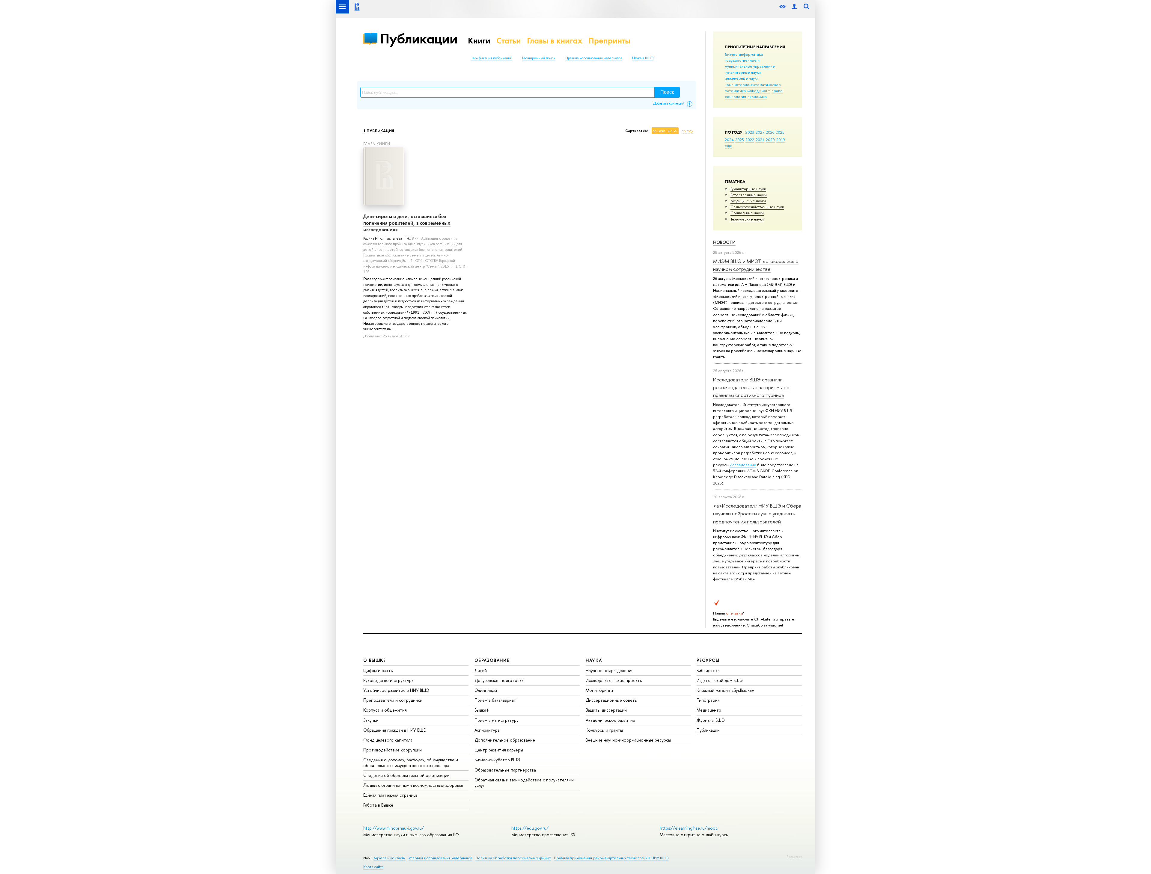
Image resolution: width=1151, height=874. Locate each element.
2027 (760, 132)
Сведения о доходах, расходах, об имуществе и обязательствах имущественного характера (410, 762)
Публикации (418, 38)
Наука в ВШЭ (642, 58)
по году (687, 131)
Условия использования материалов (440, 858)
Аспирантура (487, 730)
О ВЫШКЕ (374, 660)
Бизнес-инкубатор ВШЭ (497, 760)
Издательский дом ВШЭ (720, 680)
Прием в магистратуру (496, 720)
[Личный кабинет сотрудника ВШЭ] (794, 6)
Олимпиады (485, 690)
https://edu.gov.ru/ (530, 828)
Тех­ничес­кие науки (747, 219)
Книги (479, 40)
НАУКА (594, 660)
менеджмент (758, 90)
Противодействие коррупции (392, 750)
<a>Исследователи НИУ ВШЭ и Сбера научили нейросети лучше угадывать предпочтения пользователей (757, 513)
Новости (724, 242)
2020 (770, 139)
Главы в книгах (554, 40)
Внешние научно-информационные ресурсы (628, 740)
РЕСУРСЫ (708, 660)
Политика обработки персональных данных (513, 858)
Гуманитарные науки (748, 188)
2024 (729, 139)
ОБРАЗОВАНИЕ (491, 660)
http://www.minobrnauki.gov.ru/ (393, 828)
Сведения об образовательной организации (406, 775)
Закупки (371, 720)
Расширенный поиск (538, 58)
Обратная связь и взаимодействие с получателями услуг (524, 782)
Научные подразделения (609, 670)
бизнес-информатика (744, 54)
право (777, 90)
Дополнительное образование (504, 740)
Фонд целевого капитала (387, 740)
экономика (757, 96)
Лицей (480, 670)
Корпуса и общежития (385, 710)
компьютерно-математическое (753, 84)
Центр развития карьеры (498, 750)
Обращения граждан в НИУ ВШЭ (395, 730)
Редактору (794, 857)
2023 (739, 139)
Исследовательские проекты (614, 680)
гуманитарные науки (743, 72)
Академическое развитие (610, 720)
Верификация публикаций (491, 58)
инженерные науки (742, 78)
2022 (749, 139)
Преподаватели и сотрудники (392, 700)
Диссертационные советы (612, 700)
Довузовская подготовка (499, 680)
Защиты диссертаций (606, 710)
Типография (708, 700)
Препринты (609, 40)
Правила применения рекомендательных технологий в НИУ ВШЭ (611, 858)
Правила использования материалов (593, 58)
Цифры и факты (378, 670)
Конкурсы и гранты (604, 730)
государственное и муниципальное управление (750, 63)
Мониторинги (599, 690)
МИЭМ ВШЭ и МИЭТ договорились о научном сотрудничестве (756, 265)
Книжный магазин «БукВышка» (725, 690)
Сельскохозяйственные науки (757, 206)
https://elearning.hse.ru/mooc (689, 828)
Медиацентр (709, 710)
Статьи (508, 40)
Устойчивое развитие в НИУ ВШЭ (396, 690)
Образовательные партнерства (505, 770)
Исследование (743, 464)
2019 (780, 139)
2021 (760, 139)
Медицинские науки (748, 200)
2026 (770, 132)
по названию (662, 131)
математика (735, 90)
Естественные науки (748, 194)
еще (728, 145)
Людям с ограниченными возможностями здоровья (413, 785)
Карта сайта (373, 866)
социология (735, 96)
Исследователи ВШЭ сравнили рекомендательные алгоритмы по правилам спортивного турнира (751, 387)
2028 (749, 132)
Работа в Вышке (378, 805)
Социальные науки (747, 212)
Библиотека (708, 670)
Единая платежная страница (390, 795)
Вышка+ (481, 710)
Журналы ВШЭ (711, 720)
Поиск (667, 92)
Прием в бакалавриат (495, 700)
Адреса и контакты (389, 858)
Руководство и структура (388, 680)
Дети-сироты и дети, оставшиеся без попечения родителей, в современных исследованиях (407, 223)
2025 (780, 132)
